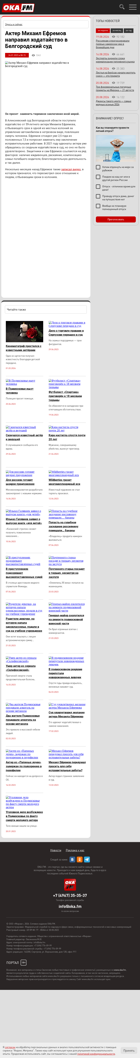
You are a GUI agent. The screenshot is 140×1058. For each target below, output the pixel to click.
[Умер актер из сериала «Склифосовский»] (24, 661)
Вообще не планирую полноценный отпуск (114, 207)
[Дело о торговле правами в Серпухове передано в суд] (67, 325)
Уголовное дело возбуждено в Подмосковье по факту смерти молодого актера (24, 816)
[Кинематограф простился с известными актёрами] (24, 341)
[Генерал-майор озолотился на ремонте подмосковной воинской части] (67, 610)
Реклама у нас (75, 850)
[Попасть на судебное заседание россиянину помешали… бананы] (67, 517)
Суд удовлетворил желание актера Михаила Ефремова (67, 714)
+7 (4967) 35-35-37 (70, 895)
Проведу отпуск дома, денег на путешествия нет (118, 197)
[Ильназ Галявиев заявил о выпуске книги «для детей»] (24, 514)
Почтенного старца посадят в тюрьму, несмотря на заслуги (67, 573)
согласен (10, 1047)
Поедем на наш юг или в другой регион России (116, 178)
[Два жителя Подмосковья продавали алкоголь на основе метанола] (24, 710)
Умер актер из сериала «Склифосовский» (21, 668)
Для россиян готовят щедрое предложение (20, 482)
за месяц (116, 30)
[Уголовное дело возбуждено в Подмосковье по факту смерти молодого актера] (24, 807)
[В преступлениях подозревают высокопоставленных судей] (24, 564)
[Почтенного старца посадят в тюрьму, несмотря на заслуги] (67, 564)
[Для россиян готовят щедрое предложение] (24, 475)
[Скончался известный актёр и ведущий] (24, 430)
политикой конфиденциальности (96, 1053)
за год (129, 30)
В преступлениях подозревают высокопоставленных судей (24, 573)
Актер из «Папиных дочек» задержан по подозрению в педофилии (24, 766)
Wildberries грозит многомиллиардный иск (64, 482)
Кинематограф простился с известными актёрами (23, 348)
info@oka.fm (70, 906)
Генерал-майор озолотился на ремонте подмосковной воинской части (66, 619)
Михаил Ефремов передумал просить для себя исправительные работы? (67, 766)
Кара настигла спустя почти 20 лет (67, 437)
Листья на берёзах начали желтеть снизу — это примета (115, 74)
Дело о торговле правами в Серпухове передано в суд (66, 332)
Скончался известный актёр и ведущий (24, 437)
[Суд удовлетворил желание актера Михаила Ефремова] (67, 707)
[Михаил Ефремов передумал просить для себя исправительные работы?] (67, 757)
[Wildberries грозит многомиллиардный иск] (67, 475)
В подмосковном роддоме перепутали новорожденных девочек (65, 673)
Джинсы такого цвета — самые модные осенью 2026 (113, 102)
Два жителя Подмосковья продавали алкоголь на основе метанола (23, 719)
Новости (55, 850)
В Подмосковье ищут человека (20, 390)
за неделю (103, 30)
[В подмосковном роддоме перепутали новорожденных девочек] (67, 664)
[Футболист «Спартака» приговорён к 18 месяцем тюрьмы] (67, 387)
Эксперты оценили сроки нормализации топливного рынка (115, 59)
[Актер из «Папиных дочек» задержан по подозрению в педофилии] (24, 757)
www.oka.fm (120, 969)
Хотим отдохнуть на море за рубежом (118, 168)
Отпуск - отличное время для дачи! (118, 188)
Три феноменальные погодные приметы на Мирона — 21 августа (115, 88)
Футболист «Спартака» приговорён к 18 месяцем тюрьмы (65, 396)
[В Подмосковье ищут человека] (24, 383)
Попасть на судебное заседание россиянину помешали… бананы (63, 526)
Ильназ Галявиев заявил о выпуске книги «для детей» (24, 521)
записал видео (71, 169)
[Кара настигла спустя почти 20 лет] (67, 430)
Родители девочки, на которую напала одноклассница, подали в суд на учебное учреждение (24, 624)
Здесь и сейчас (13, 24)
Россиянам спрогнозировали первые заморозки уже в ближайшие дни (112, 44)
